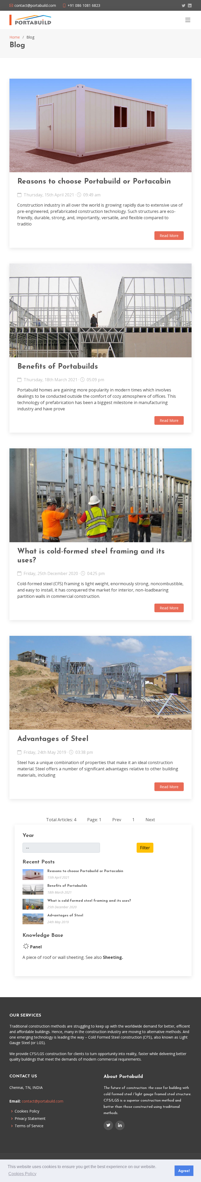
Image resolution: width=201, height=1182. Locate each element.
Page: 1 (94, 820)
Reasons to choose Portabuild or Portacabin (94, 181)
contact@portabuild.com (42, 1101)
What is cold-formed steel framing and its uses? (89, 900)
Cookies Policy (27, 1111)
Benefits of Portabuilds (57, 366)
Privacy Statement (30, 1118)
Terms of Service (29, 1126)
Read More (169, 235)
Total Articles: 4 (61, 820)
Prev (116, 820)
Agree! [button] (184, 1171)
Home (14, 37)
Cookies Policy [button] (22, 1174)
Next (150, 820)
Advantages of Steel (52, 739)
